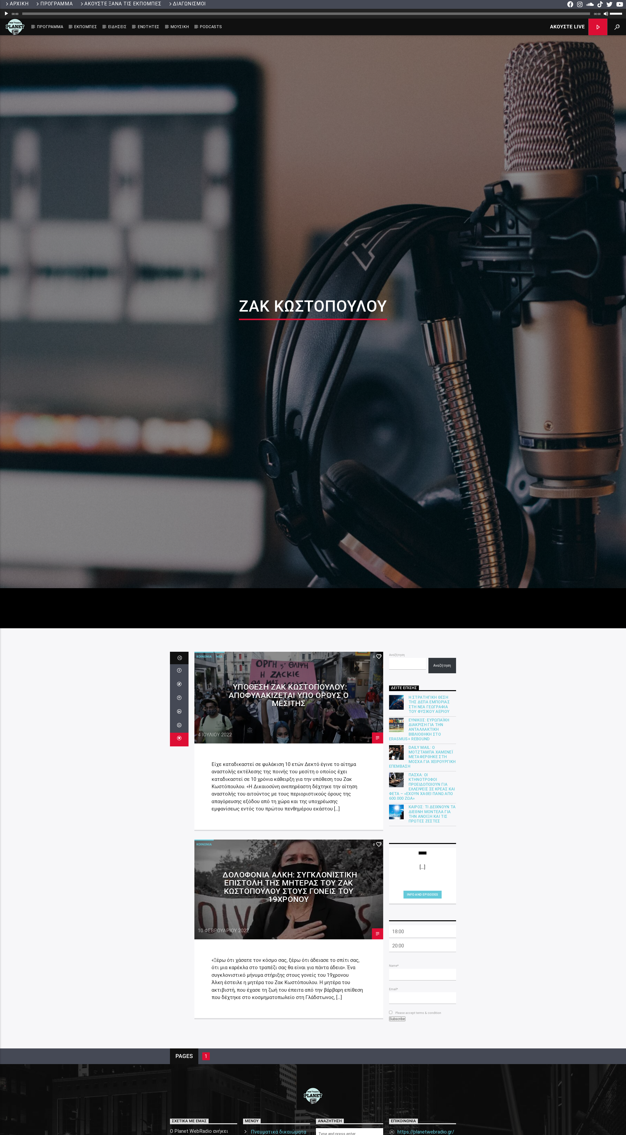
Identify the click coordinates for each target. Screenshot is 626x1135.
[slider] (617, 13)
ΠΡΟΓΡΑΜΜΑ (56, 4)
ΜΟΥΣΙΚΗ (179, 26)
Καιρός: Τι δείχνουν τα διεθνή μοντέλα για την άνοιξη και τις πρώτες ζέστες (432, 846)
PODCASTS (211, 26)
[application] (313, 14)
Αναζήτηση (397, 687)
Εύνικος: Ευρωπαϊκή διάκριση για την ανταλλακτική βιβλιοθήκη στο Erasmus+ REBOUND (419, 762)
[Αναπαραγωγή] (6, 13)
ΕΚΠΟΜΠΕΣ (85, 26)
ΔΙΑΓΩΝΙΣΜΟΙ (189, 4)
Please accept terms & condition (418, 1045)
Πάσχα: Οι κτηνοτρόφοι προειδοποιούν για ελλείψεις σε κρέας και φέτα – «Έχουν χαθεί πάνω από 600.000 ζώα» (422, 819)
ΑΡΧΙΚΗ (19, 4)
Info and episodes (422, 927)
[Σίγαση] (606, 13)
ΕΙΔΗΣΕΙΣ (117, 26)
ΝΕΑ (219, 689)
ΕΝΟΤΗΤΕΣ (148, 26)
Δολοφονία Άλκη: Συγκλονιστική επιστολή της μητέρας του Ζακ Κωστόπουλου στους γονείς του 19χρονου (290, 919)
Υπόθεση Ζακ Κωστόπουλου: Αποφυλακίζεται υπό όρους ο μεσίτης (289, 727)
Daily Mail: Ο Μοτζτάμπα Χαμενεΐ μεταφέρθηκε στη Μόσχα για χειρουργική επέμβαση (422, 789)
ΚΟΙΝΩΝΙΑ (204, 689)
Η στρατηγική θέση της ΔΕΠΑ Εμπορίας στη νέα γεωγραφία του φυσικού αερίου (429, 736)
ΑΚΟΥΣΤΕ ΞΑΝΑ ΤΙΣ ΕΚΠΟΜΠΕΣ (122, 4)
